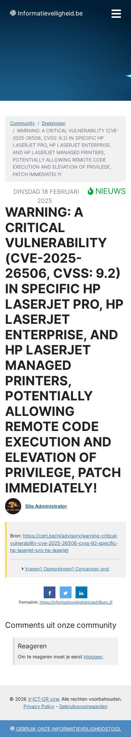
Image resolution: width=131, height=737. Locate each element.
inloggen (93, 656)
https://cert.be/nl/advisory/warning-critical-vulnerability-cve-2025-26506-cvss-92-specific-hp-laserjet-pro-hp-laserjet (64, 543)
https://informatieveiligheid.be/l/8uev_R (76, 602)
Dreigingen (54, 123)
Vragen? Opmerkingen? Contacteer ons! (67, 568)
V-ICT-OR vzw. (44, 699)
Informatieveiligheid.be (50, 13)
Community (22, 123)
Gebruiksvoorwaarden (83, 706)
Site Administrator (46, 506)
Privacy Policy (39, 706)
